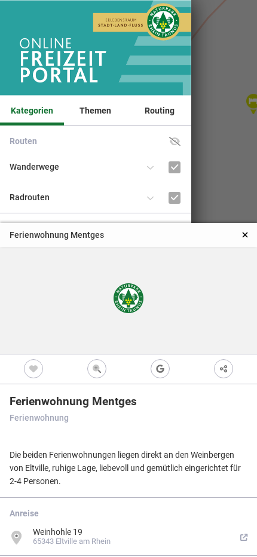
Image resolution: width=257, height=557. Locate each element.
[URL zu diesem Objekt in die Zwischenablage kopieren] (223, 369)
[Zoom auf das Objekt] (97, 369)
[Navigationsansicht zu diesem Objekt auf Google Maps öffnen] (160, 369)
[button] (175, 141)
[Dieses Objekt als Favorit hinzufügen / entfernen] (33, 369)
